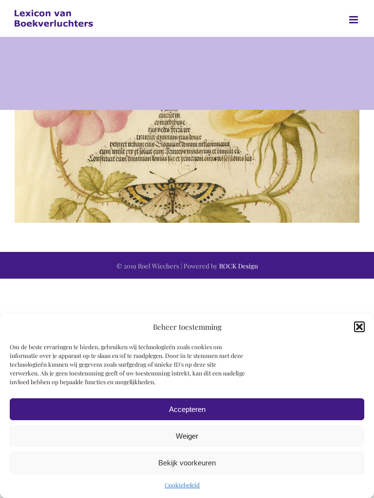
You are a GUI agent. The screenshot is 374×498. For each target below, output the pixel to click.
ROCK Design (238, 266)
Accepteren (187, 409)
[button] (359, 327)
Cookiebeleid (182, 485)
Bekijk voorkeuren (187, 463)
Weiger (187, 436)
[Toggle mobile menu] (354, 20)
